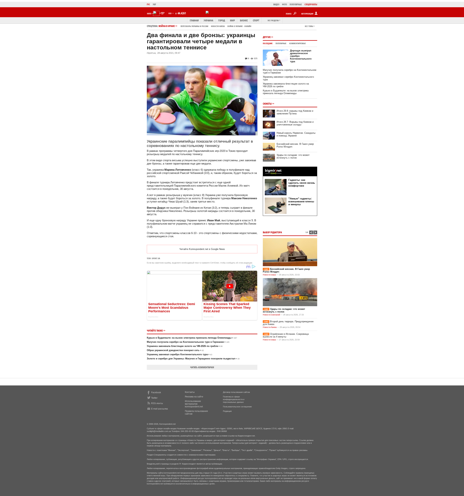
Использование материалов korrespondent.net (194, 404)
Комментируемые (297, 43)
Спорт (256, 20)
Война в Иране (205, 26)
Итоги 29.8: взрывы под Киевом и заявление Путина (295, 112)
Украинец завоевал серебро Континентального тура (179, 354)
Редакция (227, 411)
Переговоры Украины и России (194, 26)
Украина (208, 20)
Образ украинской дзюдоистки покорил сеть (175, 350)
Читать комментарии (202, 367)
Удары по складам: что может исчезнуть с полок (293, 156)
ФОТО (284, 4)
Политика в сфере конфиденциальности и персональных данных (233, 399)
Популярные (281, 43)
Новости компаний (271, 315)
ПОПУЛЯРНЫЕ (296, 4)
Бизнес (244, 20)
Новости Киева (270, 327)
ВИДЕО (276, 4)
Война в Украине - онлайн (239, 26)
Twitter (154, 398)
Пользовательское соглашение (237, 407)
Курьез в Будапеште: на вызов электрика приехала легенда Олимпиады (192, 337)
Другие (267, 37)
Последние (268, 43)
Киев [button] (149, 13)
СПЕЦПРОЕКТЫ (310, 4)
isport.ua (156, 258)
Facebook (156, 392)
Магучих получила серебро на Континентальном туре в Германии (188, 342)
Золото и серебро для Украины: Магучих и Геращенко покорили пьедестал (193, 358)
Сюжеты (267, 103)
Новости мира (269, 275)
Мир (232, 20)
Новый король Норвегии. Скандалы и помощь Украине (296, 134)
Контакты (190, 392)
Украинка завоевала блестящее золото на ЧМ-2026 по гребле (185, 346)
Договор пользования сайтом (236, 392)
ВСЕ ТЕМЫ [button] (309, 26)
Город (221, 20)
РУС (148, 4)
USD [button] (170, 13)
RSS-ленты (157, 403)
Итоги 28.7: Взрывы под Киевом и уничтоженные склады (295, 123)
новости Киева (218, 26)
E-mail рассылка (159, 409)
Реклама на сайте (194, 396)
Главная (194, 20)
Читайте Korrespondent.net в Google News (202, 249)
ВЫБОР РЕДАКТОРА (272, 232)
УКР (154, 4)
